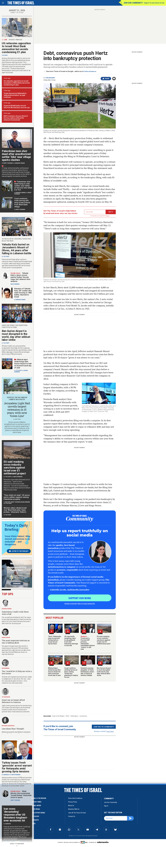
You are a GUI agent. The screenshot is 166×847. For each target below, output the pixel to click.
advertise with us (73, 809)
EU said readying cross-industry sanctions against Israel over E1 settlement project (103, 640)
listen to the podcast (20, 551)
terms (107, 215)
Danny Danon (6, 637)
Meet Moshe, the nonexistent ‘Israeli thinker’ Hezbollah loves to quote (21, 794)
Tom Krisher (50, 78)
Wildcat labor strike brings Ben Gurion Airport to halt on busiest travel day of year (54, 671)
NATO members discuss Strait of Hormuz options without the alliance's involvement (16, 118)
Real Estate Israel (38, 813)
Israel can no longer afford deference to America (13, 701)
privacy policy (72, 802)
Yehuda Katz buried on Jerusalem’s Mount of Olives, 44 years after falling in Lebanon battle (16, 249)
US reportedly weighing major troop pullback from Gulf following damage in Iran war (71, 641)
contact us (71, 816)
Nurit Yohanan (8, 163)
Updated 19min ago (15, 40)
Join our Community (133, 3)
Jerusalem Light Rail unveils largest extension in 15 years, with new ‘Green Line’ (17, 410)
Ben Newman (5, 668)
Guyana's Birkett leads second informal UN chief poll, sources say (17, 106)
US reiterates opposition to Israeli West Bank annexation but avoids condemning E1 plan (16, 48)
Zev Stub (18, 419)
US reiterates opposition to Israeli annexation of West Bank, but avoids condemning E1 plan (17, 83)
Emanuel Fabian (20, 163)
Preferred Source (89, 71)
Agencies (6, 774)
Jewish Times (36, 802)
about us (71, 805)
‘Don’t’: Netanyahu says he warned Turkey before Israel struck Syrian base (54, 640)
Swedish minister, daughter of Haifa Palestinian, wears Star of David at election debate (87, 671)
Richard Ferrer (7, 608)
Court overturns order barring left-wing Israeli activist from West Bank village (22, 202)
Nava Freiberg (15, 284)
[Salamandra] (102, 842)
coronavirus (83, 716)
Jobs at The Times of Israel (77, 813)
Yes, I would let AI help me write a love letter (17, 672)
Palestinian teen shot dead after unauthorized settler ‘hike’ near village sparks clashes (16, 155)
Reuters (8, 502)
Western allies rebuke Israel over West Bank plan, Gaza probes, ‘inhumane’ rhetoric (15, 510)
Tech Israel (35, 809)
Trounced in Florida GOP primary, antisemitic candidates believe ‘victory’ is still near (88, 643)
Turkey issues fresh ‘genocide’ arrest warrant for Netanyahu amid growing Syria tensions (17, 767)
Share (107, 78)
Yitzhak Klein (6, 697)
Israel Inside (36, 805)
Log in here (110, 731)
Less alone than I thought (13, 728)
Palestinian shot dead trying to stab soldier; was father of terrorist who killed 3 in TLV (23, 186)
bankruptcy (74, 716)
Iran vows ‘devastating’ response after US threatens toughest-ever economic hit (16, 814)
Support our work (79, 598)
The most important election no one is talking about (16, 641)
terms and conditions (75, 798)
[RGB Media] (84, 842)
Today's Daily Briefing (16, 527)
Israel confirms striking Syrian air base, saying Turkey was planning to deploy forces (71, 672)
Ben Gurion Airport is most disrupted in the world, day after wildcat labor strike (104, 671)
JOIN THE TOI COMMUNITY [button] (104, 727)
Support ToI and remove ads (154, 3)
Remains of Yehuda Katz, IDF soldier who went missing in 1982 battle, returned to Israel (23, 293)
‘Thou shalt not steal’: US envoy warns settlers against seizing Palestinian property (17, 497)
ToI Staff (5, 55)
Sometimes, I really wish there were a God (15, 613)
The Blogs (35, 816)
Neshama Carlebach (8, 725)
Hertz (67, 716)
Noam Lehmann (25, 502)
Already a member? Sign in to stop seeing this (79, 603)
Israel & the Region (58, 716)
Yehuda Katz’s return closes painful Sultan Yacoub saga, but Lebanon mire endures (20, 277)
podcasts (35, 820)
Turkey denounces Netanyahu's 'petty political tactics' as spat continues (15, 95)
